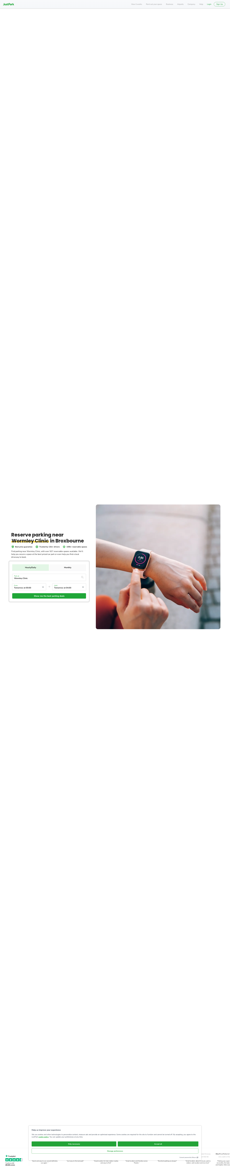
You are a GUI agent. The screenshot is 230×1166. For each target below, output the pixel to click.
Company (191, 4)
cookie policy (43, 1137)
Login (209, 4)
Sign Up (219, 4)
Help (201, 4)
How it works (136, 4)
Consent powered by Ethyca (187, 1157)
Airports (180, 4)
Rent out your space (154, 4)
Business (169, 4)
